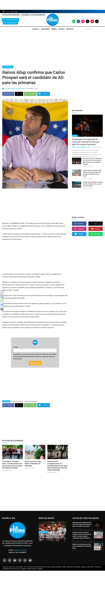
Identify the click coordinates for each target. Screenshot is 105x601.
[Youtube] (92, 21)
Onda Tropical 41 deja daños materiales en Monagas (33, 463)
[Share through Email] (2, 309)
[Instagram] (83, 21)
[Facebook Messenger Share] (2, 305)
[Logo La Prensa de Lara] (52, 20)
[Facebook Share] (2, 292)
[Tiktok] (97, 21)
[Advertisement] (52, 48)
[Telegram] (15, 560)
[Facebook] (78, 21)
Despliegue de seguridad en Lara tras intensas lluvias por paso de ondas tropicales (85, 142)
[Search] (101, 29)
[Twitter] (87, 21)
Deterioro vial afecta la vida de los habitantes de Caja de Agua (81, 546)
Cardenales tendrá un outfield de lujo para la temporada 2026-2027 (52, 537)
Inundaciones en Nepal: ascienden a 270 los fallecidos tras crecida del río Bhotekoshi (93, 184)
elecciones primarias (31, 401)
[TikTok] (20, 560)
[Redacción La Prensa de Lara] (3, 89)
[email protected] (20, 550)
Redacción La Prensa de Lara (16, 88)
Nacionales (7, 67)
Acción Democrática (17, 401)
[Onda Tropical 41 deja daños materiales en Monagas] (35, 452)
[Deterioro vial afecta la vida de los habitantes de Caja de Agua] (98, 546)
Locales (75, 136)
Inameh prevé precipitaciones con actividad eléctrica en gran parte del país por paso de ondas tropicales (57, 465)
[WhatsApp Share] (2, 300)
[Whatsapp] (74, 21)
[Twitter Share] (2, 296)
